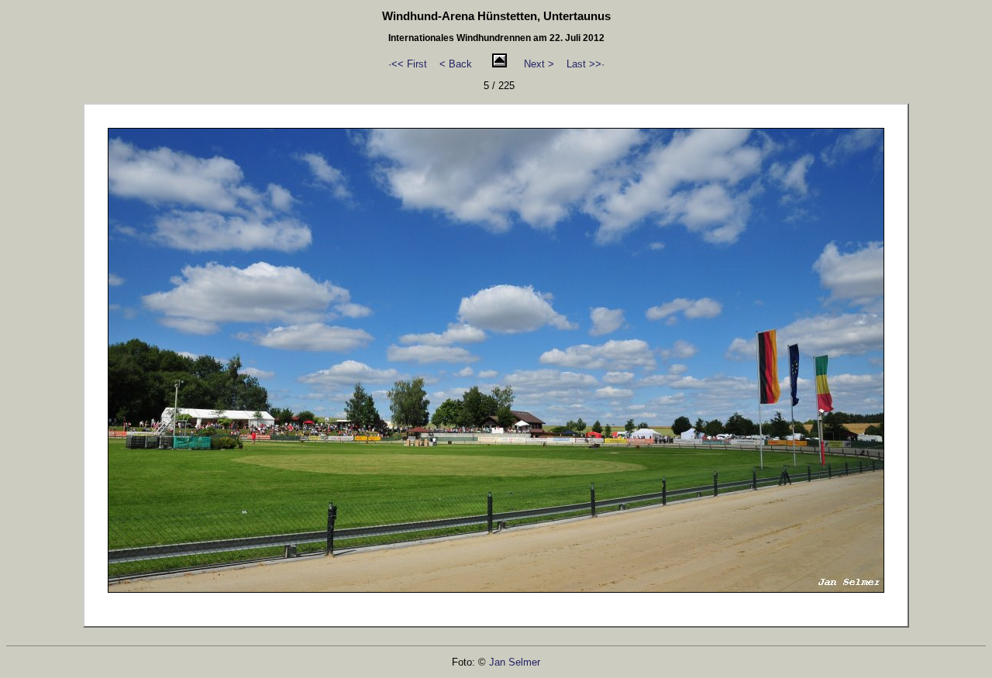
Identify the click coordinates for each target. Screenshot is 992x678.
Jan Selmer (514, 662)
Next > (539, 64)
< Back (455, 64)
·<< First (407, 64)
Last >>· (585, 64)
